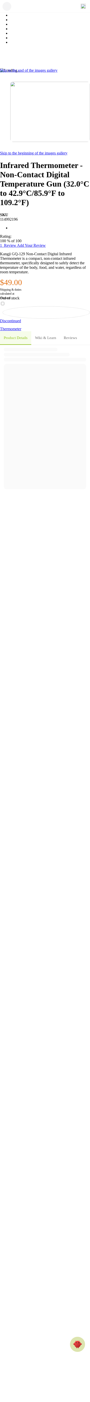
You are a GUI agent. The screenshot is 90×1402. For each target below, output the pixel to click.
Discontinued (10, 321)
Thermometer (10, 329)
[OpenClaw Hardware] (77, 1344)
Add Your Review (31, 245)
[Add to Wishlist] (46, 312)
